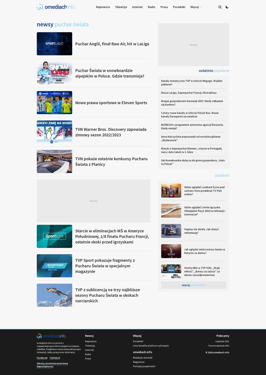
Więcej (194, 285)
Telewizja (121, 7)
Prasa (164, 7)
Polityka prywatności (144, 366)
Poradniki (179, 7)
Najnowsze (103, 7)
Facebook (42, 357)
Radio (151, 7)
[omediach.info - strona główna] (56, 7)
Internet (137, 7)
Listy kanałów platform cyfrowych (151, 345)
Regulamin (139, 361)
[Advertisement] (93, 200)
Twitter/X (54, 357)
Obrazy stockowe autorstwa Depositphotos (52, 365)
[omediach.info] (51, 337)
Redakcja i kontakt (143, 357)
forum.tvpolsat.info (218, 345)
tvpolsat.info (222, 341)
